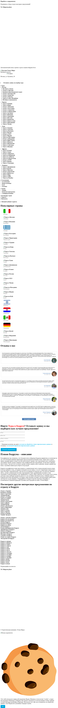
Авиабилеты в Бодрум (7, 529)
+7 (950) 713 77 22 (6, 79)
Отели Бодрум (5, 526)
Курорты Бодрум (6, 523)
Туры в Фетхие (5, 512)
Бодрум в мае (5, 547)
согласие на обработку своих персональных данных (35, 444)
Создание (3, 640)
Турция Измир (5, 495)
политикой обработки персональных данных (21, 445)
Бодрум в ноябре (6, 556)
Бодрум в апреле (6, 546)
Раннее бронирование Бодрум (10, 528)
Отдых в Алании (6, 497)
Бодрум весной (5, 560)
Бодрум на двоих (6, 525)
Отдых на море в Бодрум (8, 537)
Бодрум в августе (6, 551)
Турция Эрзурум (6, 514)
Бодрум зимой (5, 559)
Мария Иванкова (47, 398)
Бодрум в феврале (6, 543)
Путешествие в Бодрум (8, 532)
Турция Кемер (5, 504)
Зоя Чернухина (47, 385)
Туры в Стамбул (6, 498)
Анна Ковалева (47, 360)
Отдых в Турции (6, 491)
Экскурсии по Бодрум (7, 538)
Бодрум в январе (6, 541)
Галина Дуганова (47, 373)
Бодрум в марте (5, 544)
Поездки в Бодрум (6, 534)
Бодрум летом (5, 562)
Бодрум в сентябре (6, 553)
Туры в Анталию (6, 494)
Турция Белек (5, 500)
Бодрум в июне (5, 548)
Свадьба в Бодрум (6, 535)
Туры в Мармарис (6, 507)
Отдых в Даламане (6, 501)
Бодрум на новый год (7, 520)
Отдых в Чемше (5, 513)
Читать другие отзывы (29, 419)
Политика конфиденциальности (10, 635)
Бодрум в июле (5, 550)
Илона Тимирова (47, 412)
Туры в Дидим (5, 503)
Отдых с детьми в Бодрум (8, 517)
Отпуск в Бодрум (6, 531)
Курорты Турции (6, 492)
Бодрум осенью (5, 563)
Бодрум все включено (7, 519)
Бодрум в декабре (6, 557)
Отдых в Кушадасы (7, 506)
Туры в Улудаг (5, 510)
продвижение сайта (14, 640)
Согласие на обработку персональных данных (15, 637)
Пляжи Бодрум (5, 522)
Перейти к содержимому (8, 1)
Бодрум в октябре (6, 554)
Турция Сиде (5, 509)
